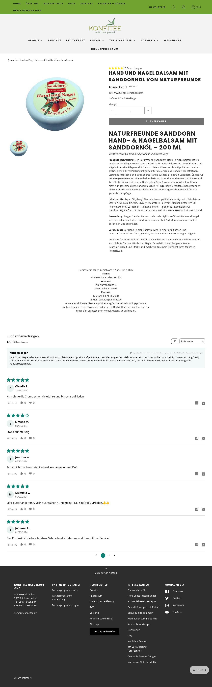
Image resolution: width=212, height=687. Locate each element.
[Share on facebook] (197, 403)
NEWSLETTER (157, 7)
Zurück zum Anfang (106, 572)
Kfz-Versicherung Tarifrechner (137, 648)
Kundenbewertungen (139, 624)
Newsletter (134, 629)
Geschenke (173, 40)
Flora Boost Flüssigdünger (142, 595)
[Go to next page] (115, 555)
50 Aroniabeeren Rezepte (142, 601)
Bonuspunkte (53, 3)
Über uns (32, 3)
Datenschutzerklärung (102, 601)
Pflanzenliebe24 (136, 590)
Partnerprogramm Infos (65, 590)
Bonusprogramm (104, 49)
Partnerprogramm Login (65, 605)
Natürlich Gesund (137, 641)
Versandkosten (135, 92)
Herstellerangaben (27, 10)
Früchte (54, 40)
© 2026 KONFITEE (22, 678)
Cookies (94, 590)
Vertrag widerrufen (104, 631)
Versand (94, 612)
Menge (112, 104)
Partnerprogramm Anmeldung (62, 597)
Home (17, 3)
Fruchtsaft (75, 40)
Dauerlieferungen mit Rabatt (143, 607)
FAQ (130, 635)
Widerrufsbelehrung (101, 618)
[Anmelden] (185, 7)
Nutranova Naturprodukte (142, 662)
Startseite (12, 60)
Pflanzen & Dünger (112, 3)
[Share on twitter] (203, 403)
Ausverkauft (156, 121)
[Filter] (174, 341)
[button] (19, 146)
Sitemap (94, 624)
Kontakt (86, 3)
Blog (72, 3)
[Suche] (175, 7)
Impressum (96, 595)
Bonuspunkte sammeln (140, 612)
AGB (92, 607)
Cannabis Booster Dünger (142, 656)
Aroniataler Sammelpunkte (142, 618)
